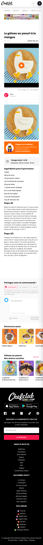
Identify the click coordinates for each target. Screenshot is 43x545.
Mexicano (23, 524)
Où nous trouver (21, 485)
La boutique (22, 483)
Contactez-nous (21, 499)
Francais (23, 511)
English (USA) (22, 519)
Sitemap (32, 540)
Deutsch (23, 514)
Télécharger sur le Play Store (30, 406)
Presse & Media (21, 493)
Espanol (22, 522)
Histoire (21, 488)
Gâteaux (25, 11)
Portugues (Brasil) (23, 530)
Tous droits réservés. (34, 538)
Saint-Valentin (21, 454)
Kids (21, 465)
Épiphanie (21, 449)
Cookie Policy (23, 540)
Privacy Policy (12, 540)
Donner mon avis (33, 41)
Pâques (21, 457)
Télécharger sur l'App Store (12, 406)
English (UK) (23, 516)
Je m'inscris (21, 437)
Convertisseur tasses (21, 471)
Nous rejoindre (21, 502)
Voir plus (36, 357)
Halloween (21, 460)
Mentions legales (21, 496)
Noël (21, 463)
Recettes (7, 11)
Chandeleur (21, 452)
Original (21, 468)
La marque (21, 480)
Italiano (22, 527)
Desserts (16, 11)
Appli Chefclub (22, 491)
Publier (35, 318)
